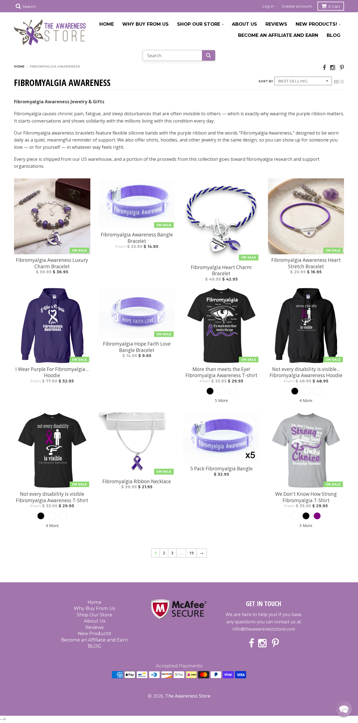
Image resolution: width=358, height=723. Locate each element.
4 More (305, 400)
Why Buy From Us (145, 24)
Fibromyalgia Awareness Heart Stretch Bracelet (306, 263)
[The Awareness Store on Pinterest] (342, 67)
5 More (221, 400)
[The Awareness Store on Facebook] (324, 67)
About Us (244, 24)
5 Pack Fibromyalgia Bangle (221, 469)
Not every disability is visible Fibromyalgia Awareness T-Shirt (52, 497)
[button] (344, 709)
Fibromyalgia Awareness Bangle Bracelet (137, 238)
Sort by (265, 81)
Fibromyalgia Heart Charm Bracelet (221, 270)
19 (191, 553)
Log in (268, 6)
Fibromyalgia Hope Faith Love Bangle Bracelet (137, 347)
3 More (305, 525)
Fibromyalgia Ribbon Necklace (136, 481)
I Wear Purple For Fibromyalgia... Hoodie (52, 372)
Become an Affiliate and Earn (278, 35)
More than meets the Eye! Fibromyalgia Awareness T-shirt (221, 372)
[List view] (342, 81)
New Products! (316, 24)
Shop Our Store (198, 24)
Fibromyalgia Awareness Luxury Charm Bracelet (52, 263)
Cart (334, 6)
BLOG (333, 35)
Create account (297, 6)
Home (106, 24)
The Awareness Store (187, 696)
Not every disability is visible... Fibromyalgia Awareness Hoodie (306, 372)
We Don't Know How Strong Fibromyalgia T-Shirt (306, 497)
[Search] (208, 55)
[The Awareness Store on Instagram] (333, 67)
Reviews (276, 24)
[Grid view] (336, 81)
